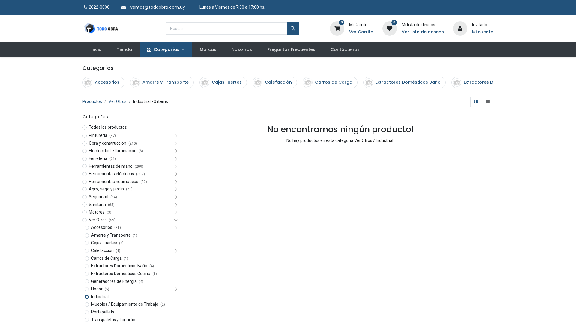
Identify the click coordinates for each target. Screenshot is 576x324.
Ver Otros (118, 101)
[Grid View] (476, 102)
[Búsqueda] (293, 28)
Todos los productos (108, 127)
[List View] (488, 102)
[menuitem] (95, 50)
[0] (337, 28)
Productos (92, 101)
